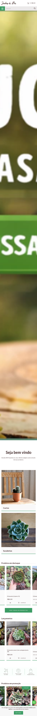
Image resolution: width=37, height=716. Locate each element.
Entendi (18, 712)
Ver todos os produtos (18, 610)
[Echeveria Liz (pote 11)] (10, 603)
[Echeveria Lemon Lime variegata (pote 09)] (10, 658)
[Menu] (2, 8)
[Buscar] (34, 8)
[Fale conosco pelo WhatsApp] (34, 702)
